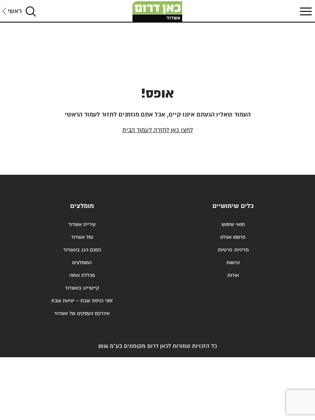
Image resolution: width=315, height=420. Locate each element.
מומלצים (82, 206)
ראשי (15, 11)
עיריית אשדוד (82, 224)
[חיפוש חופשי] (31, 11)
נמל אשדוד (82, 237)
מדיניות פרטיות (233, 250)
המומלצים (81, 262)
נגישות (233, 262)
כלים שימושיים (232, 206)
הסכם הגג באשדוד (82, 250)
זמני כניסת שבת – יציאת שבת (82, 301)
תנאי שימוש (233, 224)
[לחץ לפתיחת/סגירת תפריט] (304, 11)
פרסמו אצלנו (233, 237)
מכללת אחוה (82, 275)
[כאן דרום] (157, 11)
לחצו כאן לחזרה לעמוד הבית (157, 130)
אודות (233, 275)
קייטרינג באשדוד (82, 288)
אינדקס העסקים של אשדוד (82, 313)
